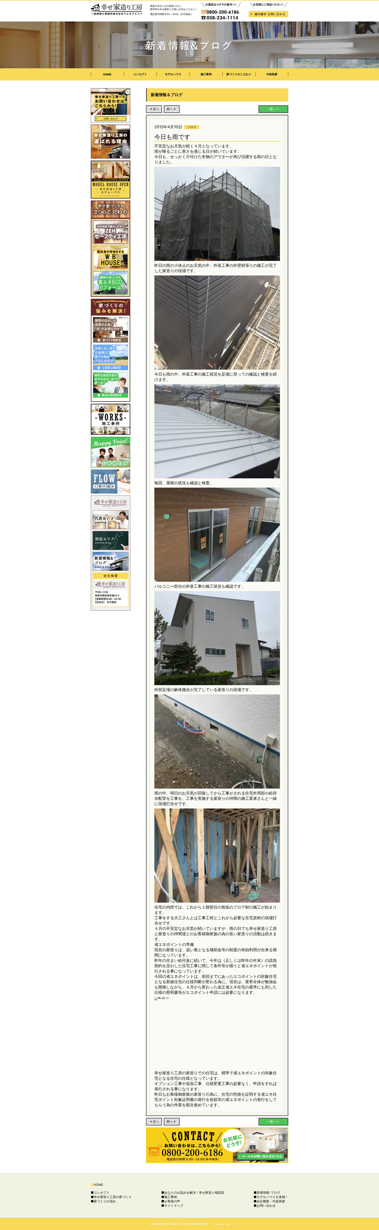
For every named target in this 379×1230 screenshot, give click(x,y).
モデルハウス (173, 74)
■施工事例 (169, 1197)
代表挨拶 (271, 74)
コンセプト (140, 74)
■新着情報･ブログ (267, 1192)
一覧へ (271, 109)
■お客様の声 (170, 1201)
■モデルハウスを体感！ (271, 1197)
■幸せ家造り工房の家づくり (111, 1197)
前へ (170, 109)
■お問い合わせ (265, 1206)
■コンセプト (100, 1192)
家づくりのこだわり (238, 74)
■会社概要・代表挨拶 (269, 1201)
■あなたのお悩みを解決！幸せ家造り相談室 (192, 1192)
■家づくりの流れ (103, 1201)
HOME (107, 74)
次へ (156, 109)
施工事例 (206, 74)
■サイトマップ (172, 1206)
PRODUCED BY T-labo (222, 1224)
